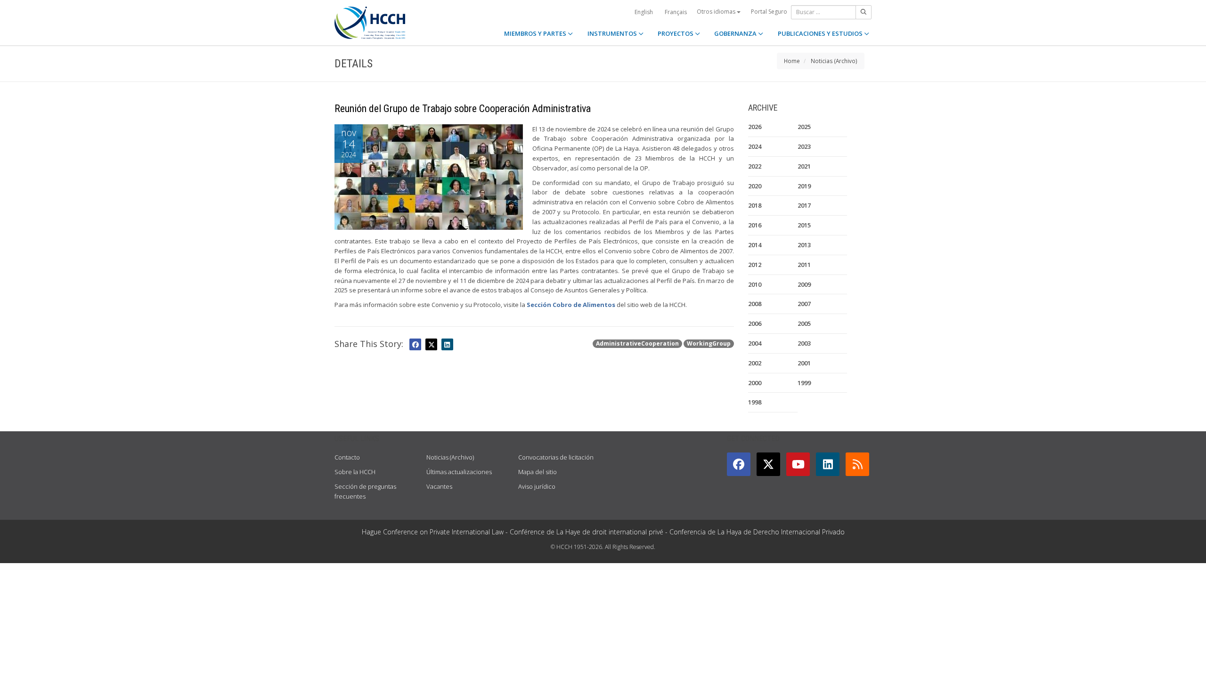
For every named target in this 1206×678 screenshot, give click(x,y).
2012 (754, 264)
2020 (754, 186)
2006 (754, 323)
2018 (754, 205)
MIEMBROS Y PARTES (536, 33)
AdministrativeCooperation (637, 343)
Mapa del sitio (537, 472)
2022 (754, 166)
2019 (804, 186)
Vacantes (439, 486)
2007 (804, 303)
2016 (754, 225)
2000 (754, 383)
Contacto (347, 457)
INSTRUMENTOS (612, 33)
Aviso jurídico (536, 486)
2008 (754, 303)
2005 (804, 323)
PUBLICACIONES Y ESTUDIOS (821, 33)
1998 (754, 402)
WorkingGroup (709, 343)
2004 (754, 343)
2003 (804, 343)
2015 (804, 225)
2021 (804, 166)
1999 (804, 383)
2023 (804, 146)
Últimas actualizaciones (459, 472)
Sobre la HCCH (354, 472)
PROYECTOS (676, 33)
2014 (754, 245)
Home (792, 61)
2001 (804, 363)
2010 (754, 284)
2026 (754, 126)
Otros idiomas (717, 12)
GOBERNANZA (736, 33)
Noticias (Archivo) (834, 61)
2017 (804, 205)
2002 (754, 363)
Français (676, 12)
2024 (754, 146)
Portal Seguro (769, 12)
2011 (804, 264)
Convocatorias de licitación (556, 457)
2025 (804, 126)
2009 (804, 284)
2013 (804, 245)
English (644, 12)
